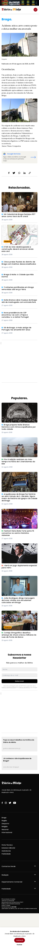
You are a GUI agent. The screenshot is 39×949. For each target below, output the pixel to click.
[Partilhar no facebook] (8, 173)
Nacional (5, 829)
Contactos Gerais (9, 866)
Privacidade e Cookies (8, 899)
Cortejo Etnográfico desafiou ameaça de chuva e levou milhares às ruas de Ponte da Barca (19, 614)
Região (4, 820)
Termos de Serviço (24, 687)
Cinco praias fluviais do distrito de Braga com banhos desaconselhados (18, 263)
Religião (5, 826)
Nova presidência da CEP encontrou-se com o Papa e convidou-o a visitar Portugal (19, 314)
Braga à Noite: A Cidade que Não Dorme (18, 274)
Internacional (7, 832)
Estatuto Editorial (8, 848)
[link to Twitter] (10, 802)
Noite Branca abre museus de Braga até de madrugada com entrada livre (19, 301)
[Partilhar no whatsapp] (19, 173)
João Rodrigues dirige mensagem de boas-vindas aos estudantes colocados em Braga (19, 579)
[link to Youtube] (14, 802)
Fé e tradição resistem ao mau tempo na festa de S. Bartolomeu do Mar (18, 439)
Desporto (5, 823)
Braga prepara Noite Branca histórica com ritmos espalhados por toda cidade (19, 405)
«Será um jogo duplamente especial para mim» (18, 545)
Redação (5, 875)
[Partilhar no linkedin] (25, 173)
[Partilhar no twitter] (14, 173)
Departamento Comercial (12, 882)
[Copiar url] (30, 173)
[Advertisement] (19, 361)
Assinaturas (6, 851)
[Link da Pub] (19, 3)
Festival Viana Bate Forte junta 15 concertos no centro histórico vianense (19, 511)
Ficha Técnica (7, 845)
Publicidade (6, 854)
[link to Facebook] (2, 802)
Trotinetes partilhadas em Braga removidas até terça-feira (19, 288)
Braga (4, 818)
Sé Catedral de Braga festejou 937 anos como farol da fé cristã (18, 194)
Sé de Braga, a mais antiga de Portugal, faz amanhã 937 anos (19, 329)
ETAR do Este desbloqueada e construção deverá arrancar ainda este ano (19, 227)
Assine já (19, 940)
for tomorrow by (9, 907)
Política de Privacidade (9, 687)
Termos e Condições (8, 900)
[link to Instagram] (6, 802)
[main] (19, 394)
